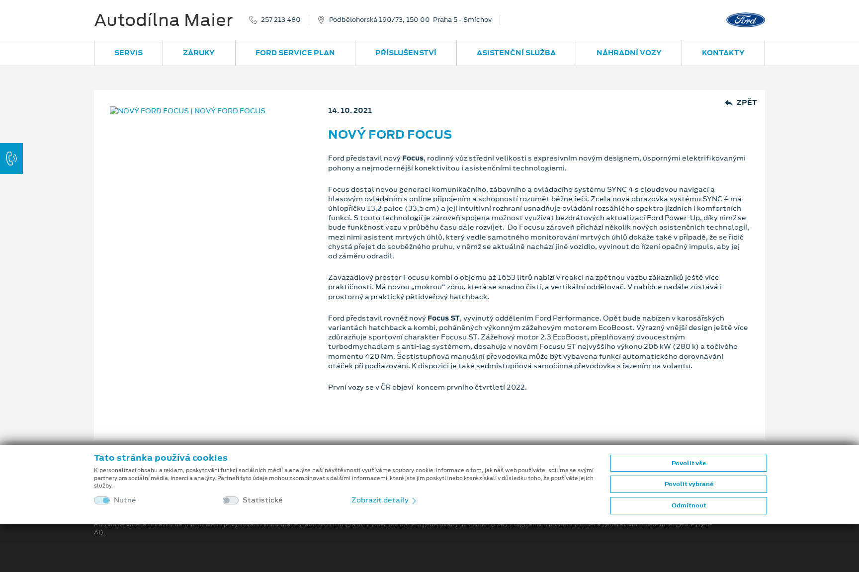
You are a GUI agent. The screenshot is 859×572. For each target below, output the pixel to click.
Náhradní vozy (629, 53)
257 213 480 (281, 19)
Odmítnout (689, 505)
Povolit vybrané (689, 484)
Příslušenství (405, 53)
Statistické (263, 500)
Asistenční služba (516, 53)
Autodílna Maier (163, 20)
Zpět (747, 102)
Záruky (199, 53)
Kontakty (723, 53)
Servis (128, 53)
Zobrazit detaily (380, 500)
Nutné (125, 500)
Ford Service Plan (295, 53)
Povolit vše (689, 463)
